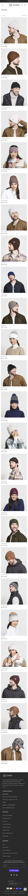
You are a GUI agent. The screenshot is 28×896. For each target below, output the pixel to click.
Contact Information (7, 824)
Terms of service (7, 893)
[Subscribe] (23, 865)
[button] (2, 5)
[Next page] (19, 769)
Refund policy (5, 847)
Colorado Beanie (4, 761)
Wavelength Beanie (5, 668)
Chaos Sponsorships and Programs (10, 853)
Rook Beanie (3, 699)
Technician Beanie (4, 44)
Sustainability (5, 836)
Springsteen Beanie (5, 605)
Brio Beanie (3, 325)
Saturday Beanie (4, 200)
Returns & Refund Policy (8, 833)
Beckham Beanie (4, 574)
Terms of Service (6, 850)
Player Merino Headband (6, 169)
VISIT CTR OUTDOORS (7, 815)
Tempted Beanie (4, 294)
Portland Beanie (4, 543)
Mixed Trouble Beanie (5, 75)
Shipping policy (14, 893)
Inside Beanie (3, 356)
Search (4, 844)
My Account (5, 821)
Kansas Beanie (4, 730)
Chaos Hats (9, 891)
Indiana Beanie (4, 512)
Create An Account (6, 818)
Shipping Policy (6, 830)
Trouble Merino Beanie (5, 138)
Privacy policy (21, 891)
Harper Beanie (4, 262)
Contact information (21, 893)
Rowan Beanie (4, 418)
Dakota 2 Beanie (4, 231)
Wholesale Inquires (7, 827)
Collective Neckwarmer (5, 107)
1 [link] (8, 769)
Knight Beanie (4, 387)
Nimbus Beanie (4, 481)
